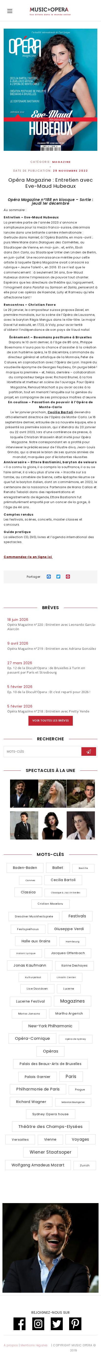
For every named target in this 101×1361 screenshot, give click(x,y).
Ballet (57, 867)
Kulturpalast (33, 977)
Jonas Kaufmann (29, 965)
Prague (80, 1089)
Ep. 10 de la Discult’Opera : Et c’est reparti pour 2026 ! (48, 692)
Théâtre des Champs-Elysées (50, 1126)
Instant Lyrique (26, 953)
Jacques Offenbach (68, 953)
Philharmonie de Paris (38, 1089)
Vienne (50, 1139)
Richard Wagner (31, 1101)
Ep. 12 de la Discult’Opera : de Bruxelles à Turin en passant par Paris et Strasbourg (46, 670)
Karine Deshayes (75, 966)
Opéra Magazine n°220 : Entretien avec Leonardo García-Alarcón (51, 626)
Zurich (85, 1165)
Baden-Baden (25, 867)
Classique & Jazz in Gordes (65, 892)
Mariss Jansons (29, 1014)
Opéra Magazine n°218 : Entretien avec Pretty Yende (48, 711)
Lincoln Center (66, 977)
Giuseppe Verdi (69, 928)
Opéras (50, 1051)
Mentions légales (34, 1345)
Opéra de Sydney (75, 1039)
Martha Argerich (69, 1013)
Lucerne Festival (30, 1001)
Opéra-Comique (32, 1038)
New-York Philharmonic (50, 1026)
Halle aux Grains (36, 941)
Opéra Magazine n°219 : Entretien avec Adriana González (51, 648)
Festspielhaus (28, 929)
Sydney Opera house (50, 1114)
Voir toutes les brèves (50, 720)
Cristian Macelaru (50, 904)
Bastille (83, 868)
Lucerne (68, 989)
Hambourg (72, 941)
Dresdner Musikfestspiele (34, 916)
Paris (71, 1076)
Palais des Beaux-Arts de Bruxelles (50, 1063)
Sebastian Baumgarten (73, 1102)
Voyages (80, 1139)
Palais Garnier (37, 1076)
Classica (28, 892)
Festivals (77, 916)
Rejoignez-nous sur (50, 1312)
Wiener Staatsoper (51, 1152)
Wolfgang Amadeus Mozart (38, 1165)
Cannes (30, 880)
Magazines (72, 1001)
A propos (11, 1345)
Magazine (61, 162)
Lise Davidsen (37, 989)
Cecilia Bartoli (63, 880)
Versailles (20, 1139)
